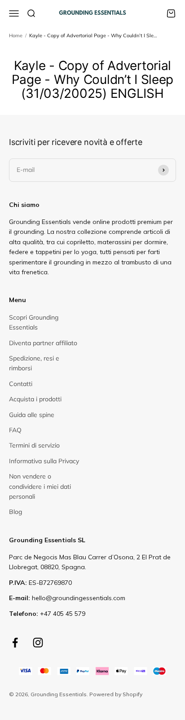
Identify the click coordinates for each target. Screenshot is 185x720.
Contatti (20, 384)
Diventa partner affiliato (43, 343)
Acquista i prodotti (35, 399)
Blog (15, 512)
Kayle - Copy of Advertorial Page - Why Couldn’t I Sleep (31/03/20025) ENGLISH (94, 35)
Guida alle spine (31, 415)
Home (15, 35)
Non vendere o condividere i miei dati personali (40, 486)
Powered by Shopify (115, 694)
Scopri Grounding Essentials (33, 322)
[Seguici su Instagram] (38, 643)
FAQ (15, 430)
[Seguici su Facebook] (15, 643)
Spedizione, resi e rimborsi (34, 363)
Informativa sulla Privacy (44, 461)
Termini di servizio (34, 445)
